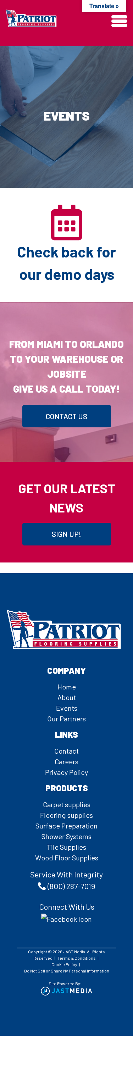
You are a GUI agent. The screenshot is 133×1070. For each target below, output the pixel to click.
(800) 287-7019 (71, 886)
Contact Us (66, 416)
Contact (66, 751)
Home (66, 686)
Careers (66, 761)
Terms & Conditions (76, 957)
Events (66, 708)
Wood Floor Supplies (66, 857)
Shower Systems (66, 836)
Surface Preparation (66, 825)
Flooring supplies (66, 815)
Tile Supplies (66, 847)
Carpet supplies (66, 804)
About (66, 697)
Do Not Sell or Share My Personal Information (66, 970)
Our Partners (66, 718)
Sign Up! (66, 534)
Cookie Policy (64, 964)
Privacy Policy (66, 772)
